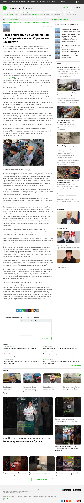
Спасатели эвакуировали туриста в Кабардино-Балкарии (68, 181)
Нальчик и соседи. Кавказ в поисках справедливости (36, 22)
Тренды (15, 1)
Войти (78, 7)
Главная (5, 22)
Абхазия (5, 12)
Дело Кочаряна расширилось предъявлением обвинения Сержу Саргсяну (11, 390)
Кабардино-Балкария (8, 14)
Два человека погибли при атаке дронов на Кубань (71, 388)
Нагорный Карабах (48, 14)
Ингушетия (70, 12)
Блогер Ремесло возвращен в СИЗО (68, 67)
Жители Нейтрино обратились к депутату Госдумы (71, 46)
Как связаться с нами (43, 489)
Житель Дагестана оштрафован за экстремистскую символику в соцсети (20, 355)
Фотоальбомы (56, 1)
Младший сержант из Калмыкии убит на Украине (20, 348)
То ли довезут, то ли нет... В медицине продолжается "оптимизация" (69, 41)
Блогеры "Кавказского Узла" (15, 22)
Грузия (58, 12)
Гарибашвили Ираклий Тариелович (68, 248)
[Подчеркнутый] (28, 320)
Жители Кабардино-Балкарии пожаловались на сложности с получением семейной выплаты (67, 148)
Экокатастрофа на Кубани (61, 19)
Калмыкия (17, 14)
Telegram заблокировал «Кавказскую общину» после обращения (14, 474)
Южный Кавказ (49, 17)
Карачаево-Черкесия (26, 14)
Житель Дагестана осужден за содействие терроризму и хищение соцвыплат (61, 362)
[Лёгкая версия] (76, 2)
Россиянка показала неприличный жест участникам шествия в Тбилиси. (68, 474)
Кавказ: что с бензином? (11, 19)
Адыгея (16, 12)
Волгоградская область (50, 12)
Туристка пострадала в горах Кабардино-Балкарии (66, 121)
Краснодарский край (37, 14)
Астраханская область (37, 12)
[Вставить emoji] (35, 320)
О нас (33, 489)
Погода (63, 1)
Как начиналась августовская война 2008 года (70, 56)
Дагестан (64, 12)
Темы (10, 1)
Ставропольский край (26, 17)
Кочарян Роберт (62, 228)
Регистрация (26, 337)
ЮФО (56, 17)
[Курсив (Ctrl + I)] (24, 320)
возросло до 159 (8, 78)
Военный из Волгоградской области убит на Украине (60, 348)
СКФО (18, 17)
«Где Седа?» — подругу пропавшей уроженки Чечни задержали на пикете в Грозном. (27, 439)
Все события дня (76, 365)
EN (80, 1)
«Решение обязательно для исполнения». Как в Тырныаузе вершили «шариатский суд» (70, 51)
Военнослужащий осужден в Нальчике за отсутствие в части (67, 195)
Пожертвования (54, 489)
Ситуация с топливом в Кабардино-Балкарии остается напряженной (68, 94)
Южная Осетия (41, 17)
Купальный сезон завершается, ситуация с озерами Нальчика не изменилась (71, 31)
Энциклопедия (31, 1)
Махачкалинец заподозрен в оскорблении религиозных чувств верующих (21, 362)
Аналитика (22, 1)
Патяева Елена (61, 267)
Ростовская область (72, 14)
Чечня (34, 17)
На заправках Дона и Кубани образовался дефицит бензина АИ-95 (30, 389)
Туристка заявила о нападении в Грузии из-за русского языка (39, 474)
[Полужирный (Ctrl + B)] (21, 320)
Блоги (44, 1)
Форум (39, 1)
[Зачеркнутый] (31, 320)
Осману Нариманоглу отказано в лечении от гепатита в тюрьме (50, 389)
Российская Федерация (60, 14)
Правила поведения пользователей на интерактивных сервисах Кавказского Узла (37, 496)
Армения (29, 12)
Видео (49, 1)
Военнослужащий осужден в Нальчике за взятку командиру (58, 355)
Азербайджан (22, 12)
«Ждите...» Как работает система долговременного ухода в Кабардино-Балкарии (71, 36)
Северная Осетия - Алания (9, 17)
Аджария (10, 12)
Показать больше (42, 479)
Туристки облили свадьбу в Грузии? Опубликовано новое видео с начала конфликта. (66, 448)
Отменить (45, 338)
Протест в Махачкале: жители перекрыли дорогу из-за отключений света (66, 421)
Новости (5, 1)
